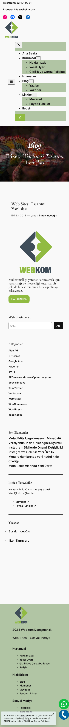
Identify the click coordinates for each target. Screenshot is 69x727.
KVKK (11, 371)
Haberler (13, 366)
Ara (58, 325)
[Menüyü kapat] (18, 45)
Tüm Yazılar (15, 387)
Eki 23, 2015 (18, 215)
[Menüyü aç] (11, 82)
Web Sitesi (14, 398)
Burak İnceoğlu (48, 215)
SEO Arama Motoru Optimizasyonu (29, 377)
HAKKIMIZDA (19, 298)
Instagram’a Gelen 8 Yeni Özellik (31, 452)
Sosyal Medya (16, 382)
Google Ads (15, 361)
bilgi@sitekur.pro (24, 9)
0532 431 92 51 (22, 2)
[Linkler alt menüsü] (34, 95)
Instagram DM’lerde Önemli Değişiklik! (35, 447)
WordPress (15, 409)
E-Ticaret (14, 355)
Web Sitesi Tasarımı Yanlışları (28, 206)
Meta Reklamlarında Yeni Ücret (30, 466)
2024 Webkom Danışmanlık (32, 629)
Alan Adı (13, 350)
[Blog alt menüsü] (31, 81)
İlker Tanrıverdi (19, 540)
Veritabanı (14, 393)
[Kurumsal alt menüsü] (38, 58)
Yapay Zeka (15, 414)
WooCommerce (17, 404)
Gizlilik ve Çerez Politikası (36, 721)
